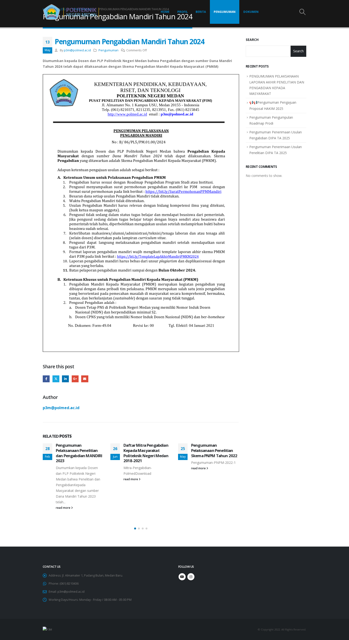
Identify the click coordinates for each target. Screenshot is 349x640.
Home (165, 12)
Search (252, 39)
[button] (135, 528)
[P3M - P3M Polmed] (72, 12)
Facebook (46, 378)
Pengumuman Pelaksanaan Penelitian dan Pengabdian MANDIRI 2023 (79, 452)
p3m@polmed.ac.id (77, 50)
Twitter (55, 378)
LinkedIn (65, 378)
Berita (201, 12)
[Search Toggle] (302, 12)
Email (84, 378)
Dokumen (251, 12)
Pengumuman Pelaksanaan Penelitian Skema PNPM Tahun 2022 (214, 450)
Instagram (190, 576)
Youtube (182, 576)
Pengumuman (225, 12)
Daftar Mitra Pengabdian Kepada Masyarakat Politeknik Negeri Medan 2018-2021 (145, 452)
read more (63, 508)
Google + (75, 378)
